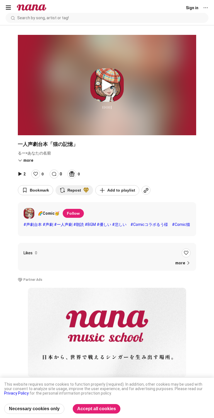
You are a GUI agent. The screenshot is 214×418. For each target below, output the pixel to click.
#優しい (104, 224)
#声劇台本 (32, 224)
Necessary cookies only (34, 408)
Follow (73, 213)
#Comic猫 (181, 224)
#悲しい (119, 224)
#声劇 (48, 224)
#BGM (90, 224)
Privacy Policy (16, 393)
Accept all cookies (96, 408)
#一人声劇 (63, 224)
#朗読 (78, 224)
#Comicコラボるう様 (149, 224)
